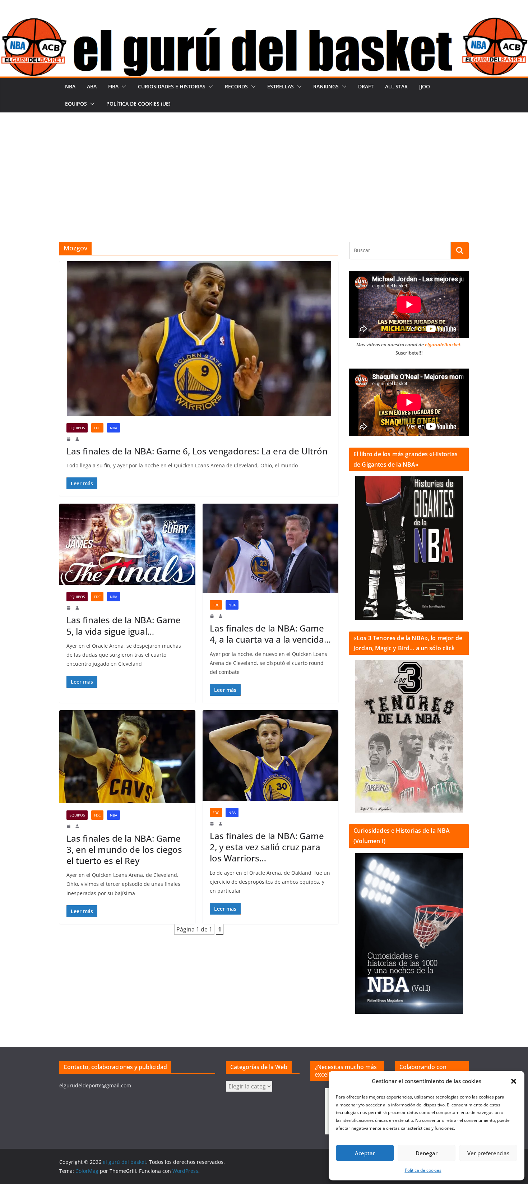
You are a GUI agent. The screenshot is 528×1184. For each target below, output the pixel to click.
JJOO (424, 86)
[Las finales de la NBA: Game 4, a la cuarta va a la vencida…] (271, 548)
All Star (396, 86)
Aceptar (365, 1153)
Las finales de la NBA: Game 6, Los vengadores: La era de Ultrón (197, 451)
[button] (513, 1081)
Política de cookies (423, 1170)
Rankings (326, 86)
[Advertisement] (264, 166)
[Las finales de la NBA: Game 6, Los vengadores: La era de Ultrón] (198, 338)
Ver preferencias (488, 1153)
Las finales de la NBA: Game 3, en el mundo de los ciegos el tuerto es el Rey (124, 849)
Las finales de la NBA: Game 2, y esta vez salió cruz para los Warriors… (267, 847)
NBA (70, 86)
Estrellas (280, 86)
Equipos (76, 103)
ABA (92, 86)
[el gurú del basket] (264, 22)
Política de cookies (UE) (138, 103)
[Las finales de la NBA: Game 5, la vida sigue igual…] (127, 544)
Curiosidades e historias (171, 86)
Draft (366, 86)
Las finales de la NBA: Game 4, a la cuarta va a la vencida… (270, 633)
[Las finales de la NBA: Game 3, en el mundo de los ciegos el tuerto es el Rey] (127, 756)
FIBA (113, 86)
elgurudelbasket (442, 344)
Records (236, 86)
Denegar (426, 1153)
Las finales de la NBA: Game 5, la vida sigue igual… (123, 625)
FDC (97, 427)
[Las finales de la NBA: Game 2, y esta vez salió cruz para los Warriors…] (271, 755)
